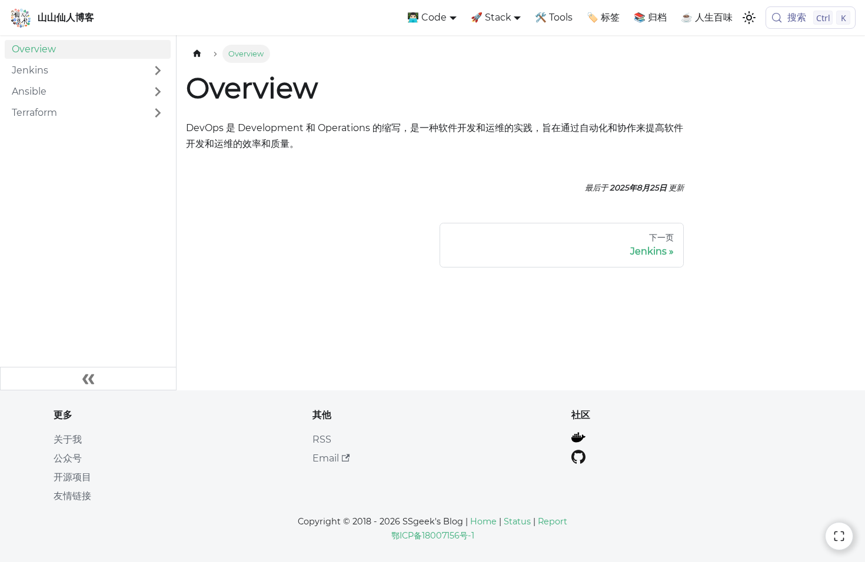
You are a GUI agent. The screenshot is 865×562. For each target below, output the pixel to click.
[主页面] (197, 54)
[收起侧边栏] (88, 378)
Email (325, 458)
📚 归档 (650, 17)
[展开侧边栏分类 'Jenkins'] (158, 70)
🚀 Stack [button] (491, 17)
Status (517, 521)
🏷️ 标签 (603, 17)
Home (483, 521)
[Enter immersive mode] (839, 536)
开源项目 (72, 477)
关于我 (68, 439)
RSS (321, 439)
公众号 (68, 458)
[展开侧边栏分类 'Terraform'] (158, 112)
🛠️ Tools (554, 17)
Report (552, 521)
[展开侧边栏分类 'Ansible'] (158, 91)
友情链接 (72, 495)
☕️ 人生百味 (707, 17)
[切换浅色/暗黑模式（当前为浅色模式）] (749, 17)
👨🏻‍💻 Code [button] (427, 17)
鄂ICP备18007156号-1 (432, 535)
